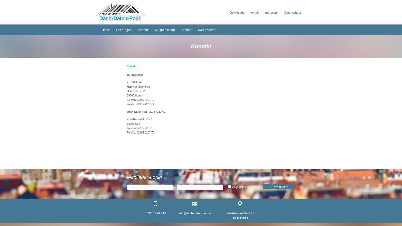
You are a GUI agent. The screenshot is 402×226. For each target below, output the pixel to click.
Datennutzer (207, 30)
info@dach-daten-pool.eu (195, 213)
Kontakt (254, 12)
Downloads (237, 12)
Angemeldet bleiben (244, 187)
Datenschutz (292, 12)
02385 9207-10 (156, 213)
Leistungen (124, 30)
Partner (186, 30)
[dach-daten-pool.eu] (120, 12)
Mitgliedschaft (165, 30)
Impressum (271, 12)
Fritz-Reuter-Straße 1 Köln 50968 (240, 215)
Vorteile (143, 30)
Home (106, 30)
